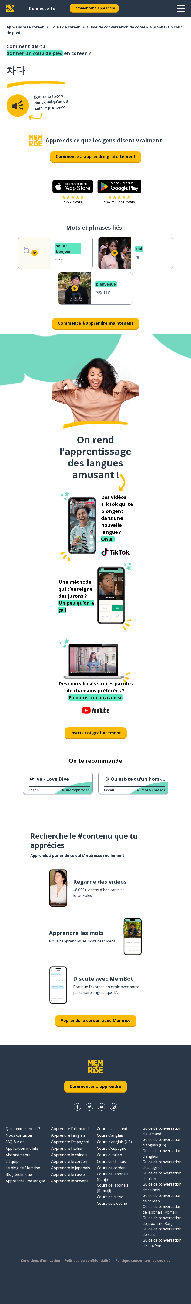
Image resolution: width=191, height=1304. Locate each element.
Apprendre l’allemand (70, 1128)
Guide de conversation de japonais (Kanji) (162, 1220)
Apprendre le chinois (69, 1154)
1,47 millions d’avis (119, 202)
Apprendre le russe (68, 1174)
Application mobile (22, 1148)
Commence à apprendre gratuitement (96, 156)
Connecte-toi (43, 8)
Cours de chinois (111, 1161)
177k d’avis (73, 202)
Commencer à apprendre (94, 8)
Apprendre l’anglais (68, 1135)
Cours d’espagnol (112, 1148)
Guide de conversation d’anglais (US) (162, 1142)
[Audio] (18, 105)
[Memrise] (10, 8)
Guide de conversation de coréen (117, 27)
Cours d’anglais (110, 1135)
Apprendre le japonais (70, 1167)
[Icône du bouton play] (34, 253)
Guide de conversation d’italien (162, 1175)
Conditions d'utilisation (40, 1260)
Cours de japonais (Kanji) (112, 1176)
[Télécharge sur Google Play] (119, 186)
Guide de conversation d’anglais (162, 1153)
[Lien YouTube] (101, 1107)
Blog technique (19, 1174)
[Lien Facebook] (77, 1107)
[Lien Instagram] (113, 1107)
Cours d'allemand (112, 1128)
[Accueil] (35, 140)
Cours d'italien (109, 1154)
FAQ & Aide (15, 1141)
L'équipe (13, 1161)
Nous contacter (19, 1135)
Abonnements (18, 1154)
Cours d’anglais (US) (114, 1141)
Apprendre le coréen (25, 27)
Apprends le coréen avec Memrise (96, 1020)
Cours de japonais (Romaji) (112, 1188)
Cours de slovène (112, 1203)
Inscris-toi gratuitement (95, 732)
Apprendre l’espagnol (70, 1141)
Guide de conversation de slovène (162, 1243)
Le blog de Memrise (23, 1167)
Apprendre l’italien (67, 1148)
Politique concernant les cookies (142, 1260)
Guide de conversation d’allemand (162, 1131)
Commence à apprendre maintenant (95, 323)
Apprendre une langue (25, 1180)
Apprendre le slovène (70, 1180)
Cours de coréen (66, 27)
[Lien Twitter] (89, 1107)
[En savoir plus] (180, 8)
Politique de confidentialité (88, 1260)
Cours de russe (110, 1196)
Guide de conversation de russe (162, 1231)
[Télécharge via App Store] (73, 186)
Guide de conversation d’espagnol (162, 1164)
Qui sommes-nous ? (23, 1128)
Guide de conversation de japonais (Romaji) (162, 1209)
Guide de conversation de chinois (162, 1187)
